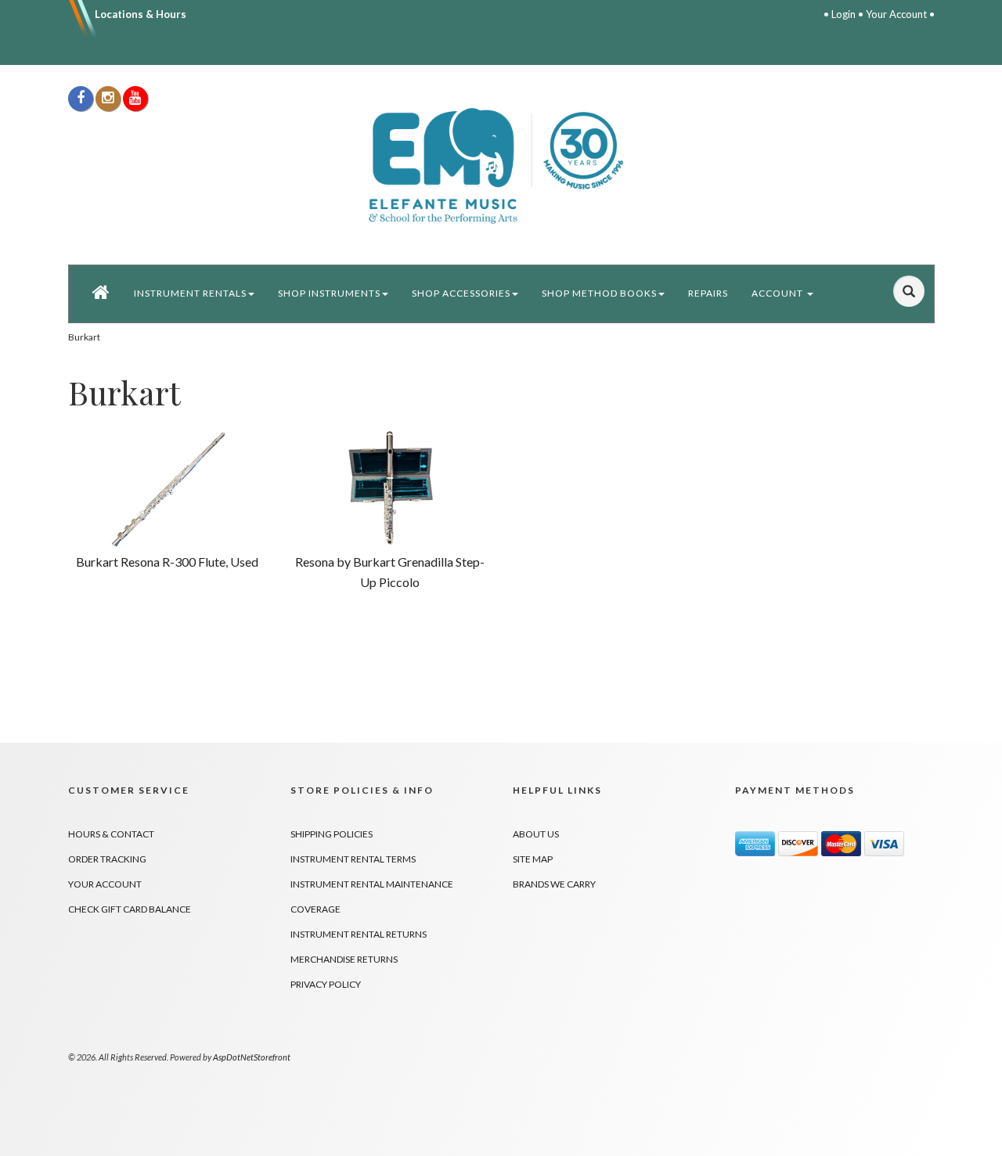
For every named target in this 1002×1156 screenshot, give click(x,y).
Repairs (708, 293)
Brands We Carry (554, 884)
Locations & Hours (140, 14)
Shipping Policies (331, 834)
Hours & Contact (111, 834)
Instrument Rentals (190, 293)
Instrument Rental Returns (358, 934)
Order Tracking (107, 859)
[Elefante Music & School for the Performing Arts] (501, 164)
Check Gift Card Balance (129, 909)
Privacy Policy (325, 984)
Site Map (533, 859)
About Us (536, 834)
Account (779, 293)
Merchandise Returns (344, 959)
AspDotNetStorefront (251, 1057)
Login (843, 14)
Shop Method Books (599, 293)
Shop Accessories (461, 293)
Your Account (896, 14)
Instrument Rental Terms (353, 859)
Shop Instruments (329, 293)
